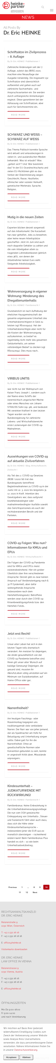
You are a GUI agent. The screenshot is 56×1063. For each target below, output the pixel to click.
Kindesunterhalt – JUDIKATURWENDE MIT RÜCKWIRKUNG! (24, 790)
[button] (50, 10)
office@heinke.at (12, 943)
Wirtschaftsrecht (38, 466)
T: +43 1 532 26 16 (10, 932)
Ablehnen (26, 1057)
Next (35, 892)
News (28, 17)
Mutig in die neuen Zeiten (25, 217)
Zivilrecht (11, 470)
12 (27, 892)
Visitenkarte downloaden (14, 949)
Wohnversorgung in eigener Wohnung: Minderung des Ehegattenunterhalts (27, 296)
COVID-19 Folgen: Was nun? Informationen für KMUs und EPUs (27, 547)
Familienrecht (32, 305)
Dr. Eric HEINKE (17, 61)
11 (20, 892)
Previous (13, 887)
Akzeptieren (11, 1057)
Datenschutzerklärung (25, 1050)
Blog (28, 466)
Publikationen (32, 61)
